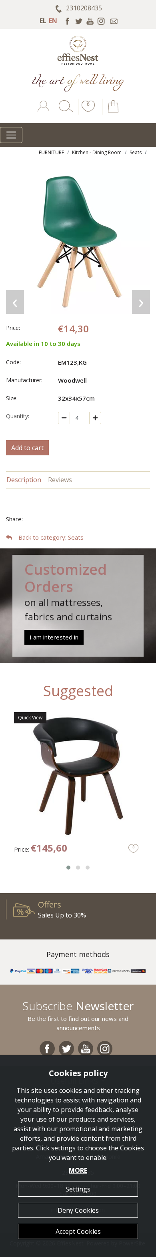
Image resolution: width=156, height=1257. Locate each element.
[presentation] (15, 302)
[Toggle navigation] (11, 135)
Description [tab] (23, 479)
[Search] (64, 112)
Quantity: (17, 416)
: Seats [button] (51, 537)
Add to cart (27, 447)
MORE (78, 1170)
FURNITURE (51, 152)
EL (43, 20)
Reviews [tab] (60, 479)
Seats (136, 152)
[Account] (44, 112)
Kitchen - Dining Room (97, 152)
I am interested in (54, 637)
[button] (87, 112)
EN (53, 20)
